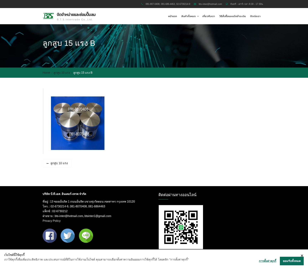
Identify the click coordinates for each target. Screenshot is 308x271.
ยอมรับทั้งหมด (292, 261)
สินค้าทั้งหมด (188, 16)
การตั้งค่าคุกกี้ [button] (267, 261)
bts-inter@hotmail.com (210, 4)
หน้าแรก (172, 16)
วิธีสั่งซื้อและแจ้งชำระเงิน (232, 16)
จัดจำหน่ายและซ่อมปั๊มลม (76, 14)
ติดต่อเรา (255, 16)
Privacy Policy (52, 220)
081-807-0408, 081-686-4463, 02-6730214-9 (168, 4)
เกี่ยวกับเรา (208, 16)
